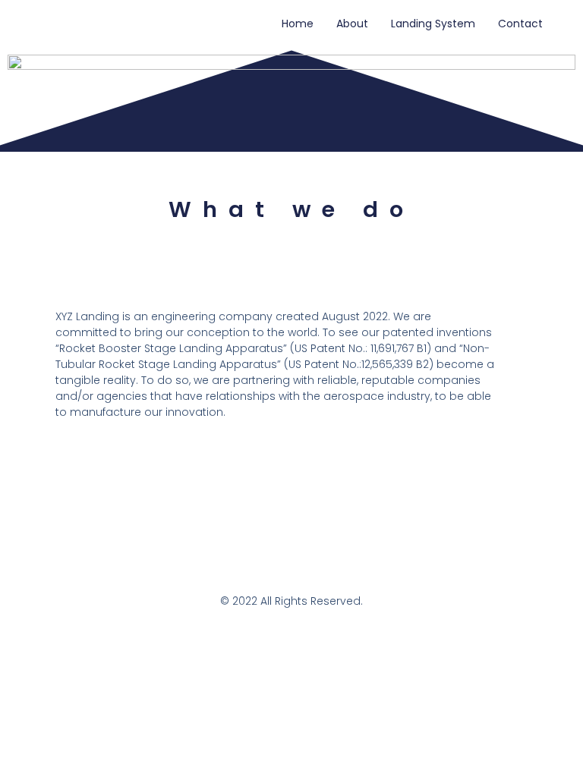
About (352, 23)
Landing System (433, 23)
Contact (520, 23)
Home (298, 23)
